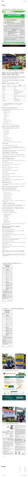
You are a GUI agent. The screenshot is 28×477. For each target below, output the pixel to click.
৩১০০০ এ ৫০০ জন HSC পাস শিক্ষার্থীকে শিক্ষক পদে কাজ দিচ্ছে (13, 70)
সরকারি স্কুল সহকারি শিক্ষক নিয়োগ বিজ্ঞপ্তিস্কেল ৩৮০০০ (12, 263)
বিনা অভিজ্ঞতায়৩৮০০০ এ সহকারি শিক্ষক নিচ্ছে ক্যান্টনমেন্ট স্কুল (13, 308)
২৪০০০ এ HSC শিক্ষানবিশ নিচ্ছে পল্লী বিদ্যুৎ (10, 423)
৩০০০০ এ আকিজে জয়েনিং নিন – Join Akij (10, 370)
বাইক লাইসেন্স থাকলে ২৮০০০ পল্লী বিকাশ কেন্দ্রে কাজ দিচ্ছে (12, 9)
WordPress (25, 475)
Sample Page (25, 1)
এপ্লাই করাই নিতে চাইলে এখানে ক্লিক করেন (14, 45)
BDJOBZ (2, 1)
